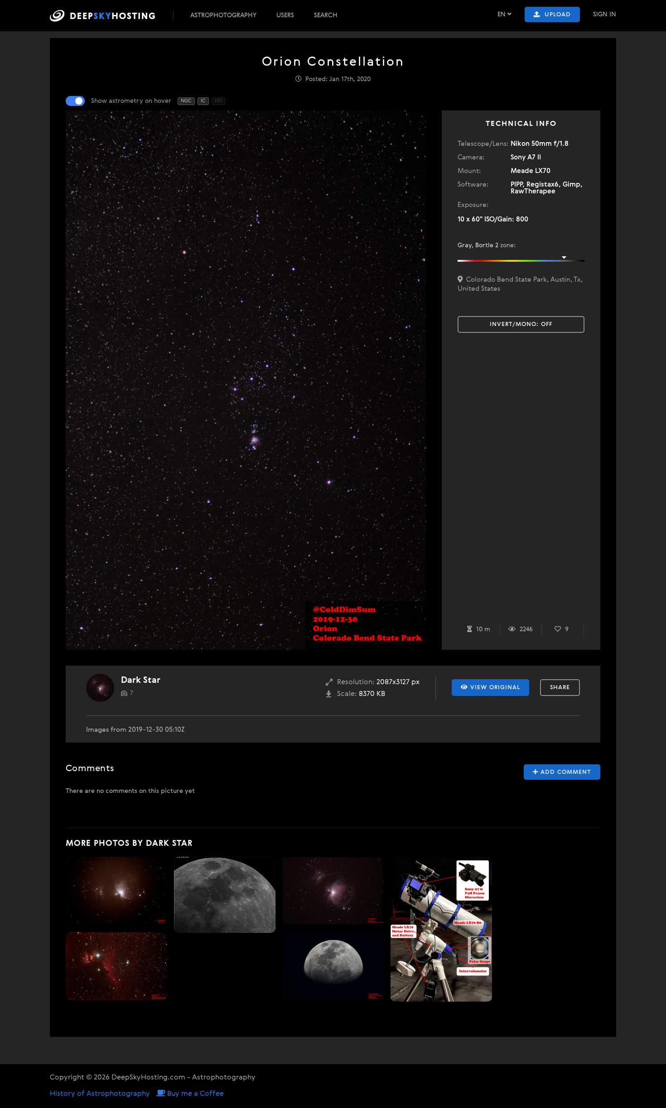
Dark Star (140, 680)
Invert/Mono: (521, 324)
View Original (494, 688)
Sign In (604, 14)
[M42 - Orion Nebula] (116, 891)
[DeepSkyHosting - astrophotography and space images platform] (110, 15)
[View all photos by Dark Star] (100, 688)
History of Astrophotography (100, 1094)
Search (326, 15)
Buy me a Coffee (194, 1094)
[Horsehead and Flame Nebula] (116, 966)
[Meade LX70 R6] (441, 929)
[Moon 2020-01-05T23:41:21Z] (224, 895)
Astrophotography (223, 15)
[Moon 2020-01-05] (333, 966)
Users (285, 15)
